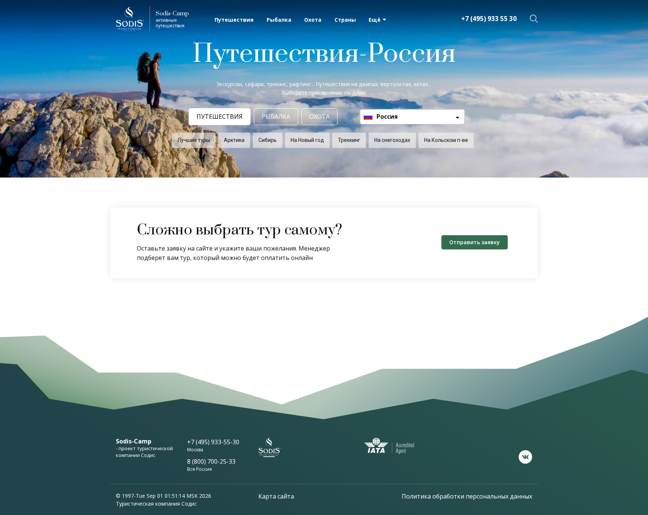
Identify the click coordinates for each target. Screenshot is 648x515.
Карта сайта (276, 496)
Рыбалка (279, 19)
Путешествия (234, 19)
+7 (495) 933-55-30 (213, 442)
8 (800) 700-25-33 (211, 461)
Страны (345, 19)
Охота (312, 19)
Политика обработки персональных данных (467, 496)
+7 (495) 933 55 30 (489, 18)
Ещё (375, 19)
